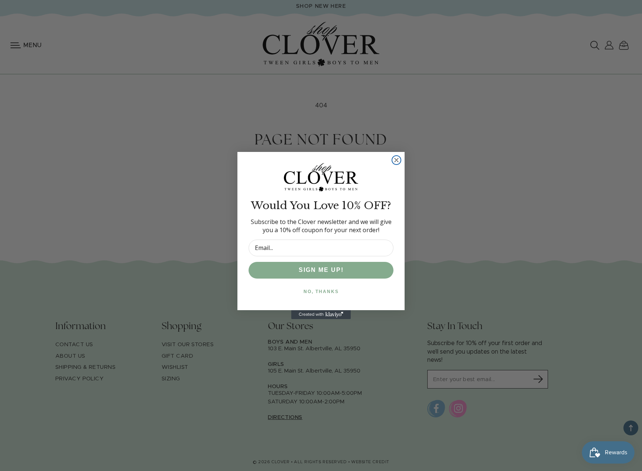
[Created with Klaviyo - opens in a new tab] (321, 314)
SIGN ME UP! (321, 270)
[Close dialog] (396, 160)
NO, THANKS (321, 291)
